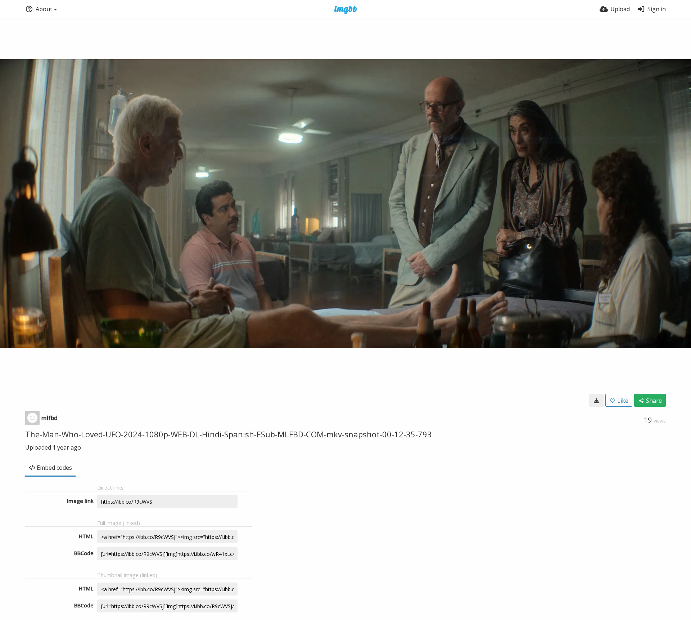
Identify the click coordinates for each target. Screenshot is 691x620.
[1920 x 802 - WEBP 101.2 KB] (596, 400)
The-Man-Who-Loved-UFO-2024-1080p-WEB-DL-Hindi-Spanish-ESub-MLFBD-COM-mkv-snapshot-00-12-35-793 (228, 434)
